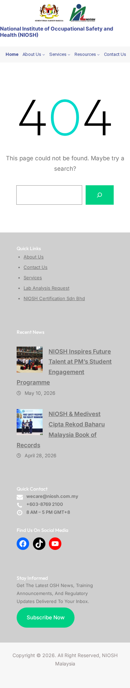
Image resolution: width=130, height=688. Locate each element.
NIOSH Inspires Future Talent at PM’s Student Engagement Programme (64, 367)
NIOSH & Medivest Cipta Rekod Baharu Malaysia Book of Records (61, 429)
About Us (34, 257)
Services (33, 277)
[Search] (100, 195)
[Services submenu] (69, 54)
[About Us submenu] (43, 54)
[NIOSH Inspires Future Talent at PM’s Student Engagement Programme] (30, 360)
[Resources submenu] (98, 54)
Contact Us (35, 267)
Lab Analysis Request (46, 288)
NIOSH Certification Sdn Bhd (54, 298)
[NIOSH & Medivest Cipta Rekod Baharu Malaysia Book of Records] (30, 422)
